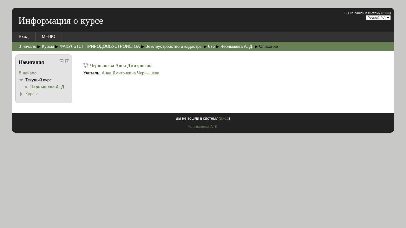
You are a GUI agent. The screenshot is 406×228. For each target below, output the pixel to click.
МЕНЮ (48, 36)
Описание (268, 46)
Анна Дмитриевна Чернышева (130, 73)
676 (211, 46)
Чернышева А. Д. (236, 46)
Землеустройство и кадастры (174, 46)
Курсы (48, 46)
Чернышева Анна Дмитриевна (121, 65)
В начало (27, 46)
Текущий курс (38, 80)
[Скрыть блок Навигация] (61, 61)
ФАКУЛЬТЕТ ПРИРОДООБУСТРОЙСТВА (100, 46)
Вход (386, 13)
